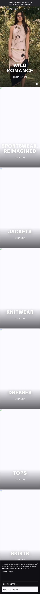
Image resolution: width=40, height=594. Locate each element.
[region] (20, 577)
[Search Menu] (28, 8)
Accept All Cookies (12, 590)
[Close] (37, 563)
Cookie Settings (10, 584)
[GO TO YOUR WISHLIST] (33, 8)
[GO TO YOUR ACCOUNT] (23, 8)
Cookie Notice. (7, 572)
